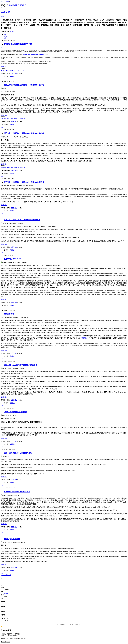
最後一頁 (8, 575)
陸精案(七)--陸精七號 (12, 539)
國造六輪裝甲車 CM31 (12, 259)
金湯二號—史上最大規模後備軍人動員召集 (20, 365)
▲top (2, 78)
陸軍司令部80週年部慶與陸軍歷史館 (18, 44)
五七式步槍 (4, 118)
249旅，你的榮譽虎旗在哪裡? (15, 412)
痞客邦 (12, 73)
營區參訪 (12, 76)
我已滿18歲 (3, 641)
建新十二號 (16, 118)
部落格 (5, 36)
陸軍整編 (12, 570)
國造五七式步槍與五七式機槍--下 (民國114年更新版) (24, 85)
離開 (8, 641)
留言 (16, 73)
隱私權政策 (72, 624)
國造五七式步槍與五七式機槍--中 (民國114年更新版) (24, 133)
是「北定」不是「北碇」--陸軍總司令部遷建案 (33, 54)
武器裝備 (12, 124)
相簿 (5, 34)
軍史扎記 (12, 250)
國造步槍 (22, 118)
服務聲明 (78, 624)
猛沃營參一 (6, 12)
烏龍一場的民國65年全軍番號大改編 (18, 453)
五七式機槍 (10, 118)
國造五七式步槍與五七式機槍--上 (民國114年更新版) (24, 182)
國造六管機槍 (9, 314)
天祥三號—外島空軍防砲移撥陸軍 (17, 492)
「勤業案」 (83, 338)
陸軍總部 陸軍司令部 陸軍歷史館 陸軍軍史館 (12, 70)
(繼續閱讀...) (4, 66)
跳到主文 (3, 16)
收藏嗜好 (12, 31)
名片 (5, 38)
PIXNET (53, 624)
